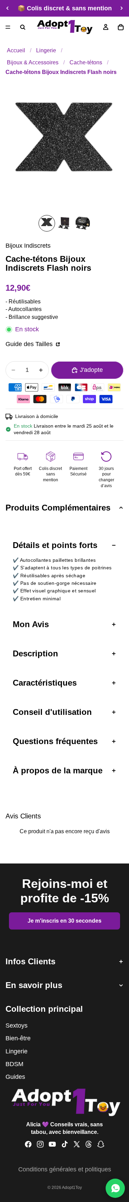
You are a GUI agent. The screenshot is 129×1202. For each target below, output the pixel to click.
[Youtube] (52, 1144)
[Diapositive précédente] (7, 8)
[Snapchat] (101, 1144)
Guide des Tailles (30, 344)
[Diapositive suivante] (121, 8)
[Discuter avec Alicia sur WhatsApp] (115, 1188)
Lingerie (46, 50)
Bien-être (18, 1038)
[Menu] (8, 27)
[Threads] (89, 1144)
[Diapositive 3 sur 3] (82, 223)
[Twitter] (77, 1144)
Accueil (16, 50)
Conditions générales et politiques (64, 1169)
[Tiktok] (65, 1144)
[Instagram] (40, 1144)
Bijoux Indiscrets (28, 245)
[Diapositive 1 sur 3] (46, 223)
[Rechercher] (22, 27)
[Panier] (120, 27)
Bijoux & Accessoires (32, 62)
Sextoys (17, 1025)
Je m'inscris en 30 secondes (64, 921)
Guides (15, 1076)
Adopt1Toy (72, 1187)
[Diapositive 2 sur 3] (64, 223)
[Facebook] (28, 1144)
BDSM (14, 1064)
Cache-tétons (85, 62)
